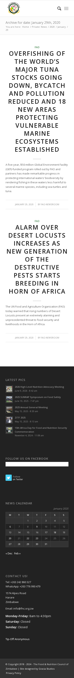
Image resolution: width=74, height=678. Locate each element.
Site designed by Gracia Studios (37, 668)
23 (37, 538)
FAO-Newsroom (50, 204)
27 (10, 544)
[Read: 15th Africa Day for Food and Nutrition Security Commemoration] (9, 430)
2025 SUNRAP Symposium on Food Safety (38, 397)
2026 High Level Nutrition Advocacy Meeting (39, 386)
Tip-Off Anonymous (18, 639)
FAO (37, 47)
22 (28, 538)
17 (46, 532)
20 (10, 538)
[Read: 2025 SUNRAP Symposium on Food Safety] (9, 399)
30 (37, 544)
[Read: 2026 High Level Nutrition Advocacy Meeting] (9, 389)
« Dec (9, 553)
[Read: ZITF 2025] (9, 420)
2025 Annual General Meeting (31, 407)
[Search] (57, 8)
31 (46, 544)
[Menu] (66, 8)
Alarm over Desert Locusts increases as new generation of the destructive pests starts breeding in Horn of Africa (37, 259)
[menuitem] (57, 8)
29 (28, 544)
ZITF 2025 (20, 417)
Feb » (17, 553)
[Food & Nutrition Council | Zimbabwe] (31, 8)
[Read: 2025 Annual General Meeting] (9, 409)
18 (55, 532)
